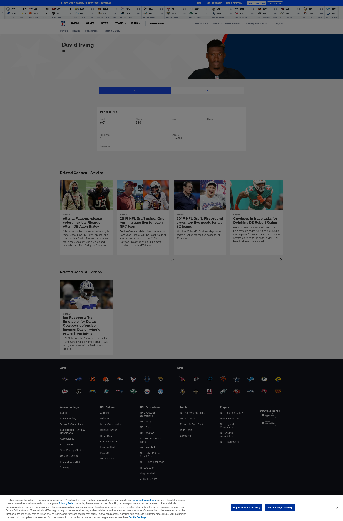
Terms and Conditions (143, 499)
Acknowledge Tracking (280, 507)
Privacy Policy (67, 503)
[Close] (337, 508)
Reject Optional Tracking (246, 507)
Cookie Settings (137, 517)
